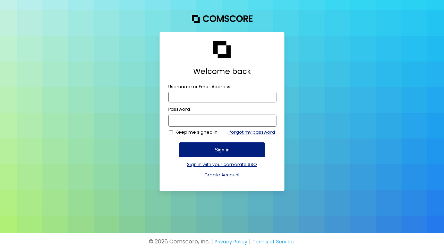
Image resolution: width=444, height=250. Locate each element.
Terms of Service (273, 241)
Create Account (222, 175)
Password (179, 109)
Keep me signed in (196, 132)
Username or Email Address (199, 86)
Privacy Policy (231, 241)
